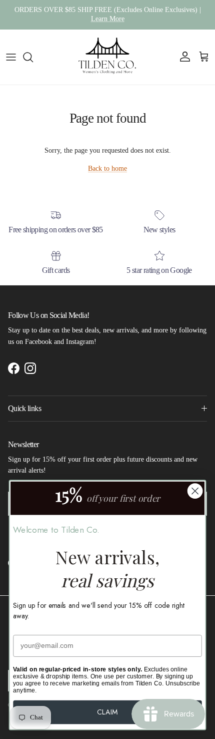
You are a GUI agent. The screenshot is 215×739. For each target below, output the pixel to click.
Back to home (107, 168)
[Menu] (11, 57)
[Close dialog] (195, 491)
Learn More (107, 19)
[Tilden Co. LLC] (107, 57)
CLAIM (107, 712)
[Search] (33, 57)
